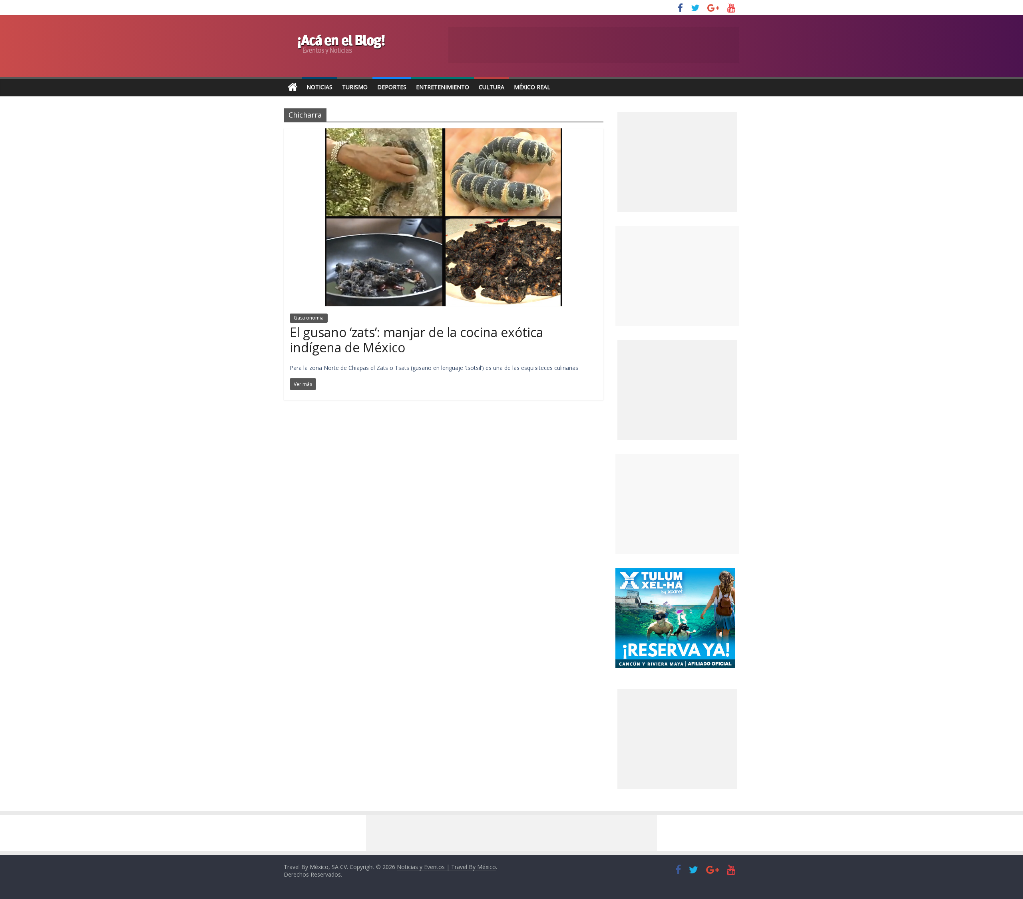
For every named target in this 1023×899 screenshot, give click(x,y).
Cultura (491, 87)
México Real (532, 87)
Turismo (355, 87)
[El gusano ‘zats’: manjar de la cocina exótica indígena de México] (443, 133)
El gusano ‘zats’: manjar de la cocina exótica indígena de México (416, 340)
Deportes (391, 87)
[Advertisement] (677, 276)
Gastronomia (309, 317)
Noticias (319, 87)
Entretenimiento (442, 87)
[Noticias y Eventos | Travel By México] (293, 87)
